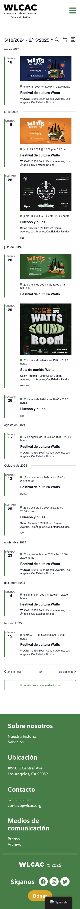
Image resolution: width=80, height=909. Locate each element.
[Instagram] (54, 881)
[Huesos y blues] (45, 192)
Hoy (40, 671)
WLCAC (20, 7)
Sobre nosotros (30, 725)
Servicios (16, 742)
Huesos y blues (32, 221)
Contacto (21, 789)
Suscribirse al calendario (38, 685)
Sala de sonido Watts (37, 369)
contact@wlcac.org (24, 805)
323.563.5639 (19, 800)
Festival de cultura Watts (40, 92)
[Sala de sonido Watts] (45, 329)
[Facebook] (43, 881)
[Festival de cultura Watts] (45, 68)
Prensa (14, 838)
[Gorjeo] (65, 881)
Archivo (14, 844)
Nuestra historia (22, 736)
